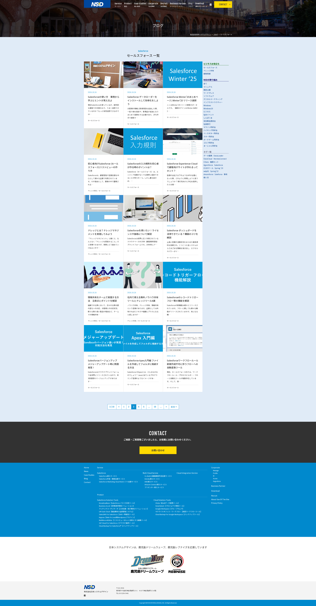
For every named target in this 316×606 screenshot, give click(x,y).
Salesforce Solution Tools (107, 500)
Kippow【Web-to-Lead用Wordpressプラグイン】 (117, 517)
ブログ (215, 34)
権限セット (214, 162)
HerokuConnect (220, 158)
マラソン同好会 (210, 127)
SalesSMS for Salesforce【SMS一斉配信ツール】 (117, 514)
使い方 (206, 177)
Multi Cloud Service (150, 473)
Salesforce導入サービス (108, 476)
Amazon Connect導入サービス (156, 484)
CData (206, 162)
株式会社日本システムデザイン (200, 34)
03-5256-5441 (124, 593)
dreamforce (208, 174)
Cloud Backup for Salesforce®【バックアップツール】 (119, 526)
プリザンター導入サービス (154, 487)
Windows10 (208, 108)
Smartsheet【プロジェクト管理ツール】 (170, 506)
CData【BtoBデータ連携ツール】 (167, 503)
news (86, 471)
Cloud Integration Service (187, 473)
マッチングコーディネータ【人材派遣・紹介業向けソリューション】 (124, 509)
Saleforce (218, 174)
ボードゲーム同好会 (211, 139)
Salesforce (218, 165)
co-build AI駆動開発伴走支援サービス (158, 476)
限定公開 (207, 90)
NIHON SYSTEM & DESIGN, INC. (155, 603)
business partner (218, 486)
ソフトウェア (209, 96)
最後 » (174, 407)
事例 (225, 174)
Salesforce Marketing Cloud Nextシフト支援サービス (118, 481)
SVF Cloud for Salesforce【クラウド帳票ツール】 (117, 523)
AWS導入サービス (151, 481)
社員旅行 (207, 124)
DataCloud (208, 158)
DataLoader (218, 155)
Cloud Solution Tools (162, 500)
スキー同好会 (209, 136)
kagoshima (217, 481)
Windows (207, 105)
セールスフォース (210, 67)
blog (86, 478)
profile (215, 473)
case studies (89, 475)
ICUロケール (208, 168)
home (86, 467)
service (100, 467)
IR (213, 476)
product (100, 494)
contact (87, 482)
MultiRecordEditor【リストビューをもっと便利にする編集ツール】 (123, 520)
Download (215, 491)
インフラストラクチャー (213, 102)
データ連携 (208, 155)
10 (155, 407)
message (216, 470)
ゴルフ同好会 (209, 142)
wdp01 (206, 171)
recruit (214, 495)
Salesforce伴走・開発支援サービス (112, 479)
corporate (215, 467)
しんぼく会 (208, 118)
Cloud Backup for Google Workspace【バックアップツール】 (177, 514)
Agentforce (208, 165)
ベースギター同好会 (211, 133)
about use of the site (220, 499)
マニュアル (208, 87)
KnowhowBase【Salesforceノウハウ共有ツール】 (117, 503)
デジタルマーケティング (213, 99)
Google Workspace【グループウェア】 (169, 509)
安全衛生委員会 (210, 121)
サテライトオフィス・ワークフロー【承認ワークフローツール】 (178, 511)
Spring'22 (214, 171)
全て (205, 83)
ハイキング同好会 (210, 130)
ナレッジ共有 (209, 70)
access (215, 478)
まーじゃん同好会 (210, 146)
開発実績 (207, 73)
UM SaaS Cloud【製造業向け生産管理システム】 (116, 511)
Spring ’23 (219, 168)
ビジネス (207, 111)
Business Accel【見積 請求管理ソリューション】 (117, 506)
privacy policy (216, 503)
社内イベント (209, 114)
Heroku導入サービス (152, 479)
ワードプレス (209, 93)
